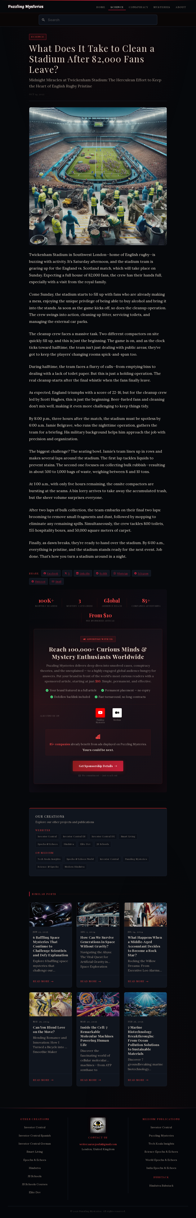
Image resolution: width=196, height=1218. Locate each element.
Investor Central (47, 836)
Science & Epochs (48, 866)
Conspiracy (138, 7)
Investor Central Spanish (35, 1135)
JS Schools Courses (34, 1184)
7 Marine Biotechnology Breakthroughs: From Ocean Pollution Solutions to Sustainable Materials (143, 1040)
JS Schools (103, 844)
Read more (43, 981)
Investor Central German (35, 1143)
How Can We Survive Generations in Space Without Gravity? (97, 941)
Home (100, 7)
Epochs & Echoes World (80, 859)
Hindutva (69, 844)
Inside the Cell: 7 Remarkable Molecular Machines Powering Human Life (96, 1036)
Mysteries (162, 7)
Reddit (103, 573)
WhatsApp (122, 573)
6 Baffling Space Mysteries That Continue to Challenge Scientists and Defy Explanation (50, 946)
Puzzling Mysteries (136, 859)
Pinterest (40, 581)
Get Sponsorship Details (96, 766)
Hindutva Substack (161, 1185)
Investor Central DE (103, 836)
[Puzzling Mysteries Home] (26, 6)
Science (117, 7)
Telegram (143, 573)
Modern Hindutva (75, 866)
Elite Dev (85, 844)
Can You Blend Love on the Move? (49, 1029)
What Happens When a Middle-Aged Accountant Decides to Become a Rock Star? (145, 946)
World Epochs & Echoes (161, 1160)
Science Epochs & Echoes (161, 1151)
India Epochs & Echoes (161, 1168)
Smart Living (128, 836)
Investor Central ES (74, 836)
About (181, 7)
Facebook (52, 573)
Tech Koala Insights (49, 859)
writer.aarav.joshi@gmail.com (98, 1144)
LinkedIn (85, 573)
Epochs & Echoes (47, 844)
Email (58, 581)
